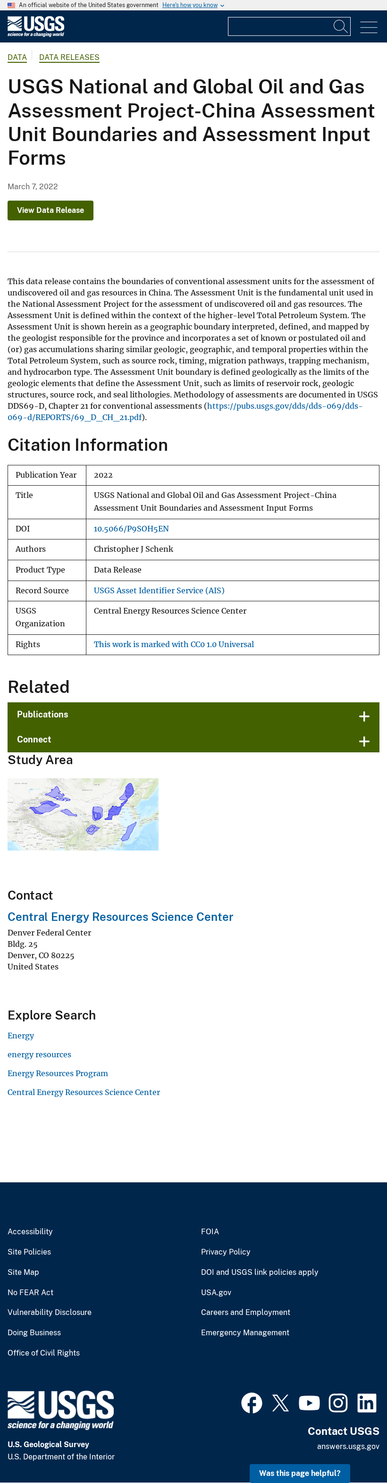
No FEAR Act (30, 1293)
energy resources (39, 1054)
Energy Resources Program (58, 1073)
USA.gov (216, 1293)
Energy (21, 1035)
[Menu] (368, 27)
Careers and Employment (245, 1312)
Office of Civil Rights (44, 1353)
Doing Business (34, 1333)
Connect (34, 739)
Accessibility (30, 1232)
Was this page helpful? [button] (300, 1473)
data (17, 57)
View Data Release (50, 210)
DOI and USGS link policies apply (260, 1272)
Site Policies (29, 1252)
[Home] (36, 34)
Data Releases (69, 57)
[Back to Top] (352, 1448)
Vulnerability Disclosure (50, 1312)
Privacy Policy (226, 1252)
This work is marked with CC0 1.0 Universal (174, 644)
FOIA (210, 1232)
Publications (42, 714)
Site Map (23, 1272)
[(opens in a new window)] (251, 1401)
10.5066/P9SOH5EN (131, 528)
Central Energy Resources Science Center (121, 916)
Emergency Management (245, 1333)
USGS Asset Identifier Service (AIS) (159, 590)
